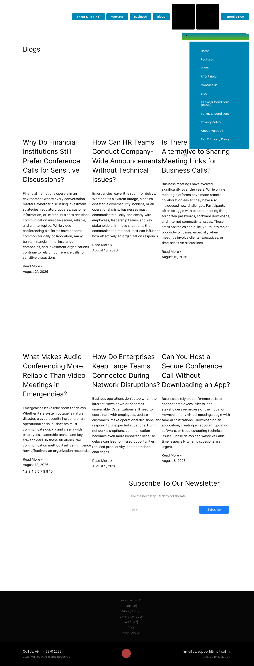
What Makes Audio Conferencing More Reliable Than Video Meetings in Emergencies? (54, 375)
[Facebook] (104, 653)
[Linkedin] (137, 653)
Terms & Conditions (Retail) (215, 103)
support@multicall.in (214, 651)
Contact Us (209, 85)
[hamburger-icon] (247, 33)
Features (207, 59)
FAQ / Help (209, 76)
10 (51, 471)
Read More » (33, 266)
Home (205, 51)
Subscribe (214, 509)
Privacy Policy (211, 122)
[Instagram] (126, 653)
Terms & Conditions (215, 114)
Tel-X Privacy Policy (215, 139)
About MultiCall (212, 131)
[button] (219, 68)
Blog (204, 93)
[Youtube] (148, 653)
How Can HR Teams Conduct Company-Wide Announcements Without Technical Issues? (126, 161)
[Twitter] (115, 653)
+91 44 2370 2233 (48, 651)
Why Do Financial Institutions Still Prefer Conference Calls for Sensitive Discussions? (51, 161)
